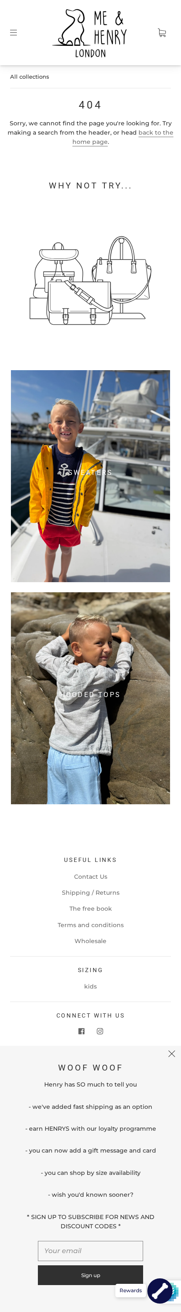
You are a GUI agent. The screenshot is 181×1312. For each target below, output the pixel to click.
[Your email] (90, 1251)
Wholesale (90, 941)
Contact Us (90, 876)
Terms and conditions (91, 925)
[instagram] (99, 1031)
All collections (29, 76)
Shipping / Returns (91, 892)
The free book (90, 908)
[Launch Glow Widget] (160, 1291)
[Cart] (161, 33)
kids (90, 986)
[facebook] (81, 1031)
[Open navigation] (19, 32)
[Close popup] (171, 1055)
